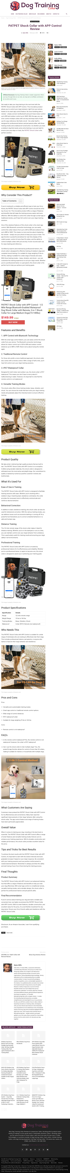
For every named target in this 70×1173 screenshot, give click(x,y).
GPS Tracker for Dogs (62, 222)
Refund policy (54, 1159)
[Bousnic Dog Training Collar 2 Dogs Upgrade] (51, 137)
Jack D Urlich (58, 52)
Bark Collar (32, 14)
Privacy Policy (26, 1163)
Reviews (60, 1163)
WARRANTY (46, 1159)
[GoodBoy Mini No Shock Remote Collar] (51, 130)
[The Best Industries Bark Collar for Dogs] (51, 168)
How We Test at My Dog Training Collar (11, 1159)
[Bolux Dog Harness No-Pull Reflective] (51, 108)
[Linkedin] (30, 1149)
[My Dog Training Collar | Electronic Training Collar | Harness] (35, 6)
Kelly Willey (58, 58)
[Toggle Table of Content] (19, 201)
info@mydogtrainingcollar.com (38, 1145)
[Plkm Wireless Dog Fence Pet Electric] (23, 1035)
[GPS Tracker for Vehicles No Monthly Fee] (51, 216)
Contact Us (56, 14)
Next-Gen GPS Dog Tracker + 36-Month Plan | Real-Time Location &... (63, 310)
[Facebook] (22, 1149)
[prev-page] (2, 1109)
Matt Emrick (58, 65)
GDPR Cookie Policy (28, 1161)
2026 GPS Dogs (60, 284)
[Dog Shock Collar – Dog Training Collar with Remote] (51, 175)
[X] (43, 1149)
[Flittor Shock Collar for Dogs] (51, 115)
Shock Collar (9, 932)
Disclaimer (25, 1159)
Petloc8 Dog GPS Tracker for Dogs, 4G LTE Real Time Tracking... (62, 293)
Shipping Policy (5, 1161)
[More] (50, 37)
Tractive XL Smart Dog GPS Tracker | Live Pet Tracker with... (62, 319)
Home (12, 14)
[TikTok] (39, 1149)
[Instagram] (26, 1149)
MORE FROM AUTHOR (25, 1027)
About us (48, 14)
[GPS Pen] (51, 248)
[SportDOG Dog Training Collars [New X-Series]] (51, 191)
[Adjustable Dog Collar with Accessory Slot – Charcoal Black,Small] (51, 231)
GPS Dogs (59, 326)
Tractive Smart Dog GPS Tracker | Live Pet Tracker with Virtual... (62, 302)
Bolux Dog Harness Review (37, 955)
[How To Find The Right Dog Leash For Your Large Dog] (51, 152)
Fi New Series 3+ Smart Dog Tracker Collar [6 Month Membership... (62, 239)
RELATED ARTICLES (8, 1027)
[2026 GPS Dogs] (51, 286)
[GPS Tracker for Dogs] (51, 223)
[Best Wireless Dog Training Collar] (51, 160)
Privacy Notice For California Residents (45, 1161)
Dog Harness (41, 14)
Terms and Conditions (16, 1161)
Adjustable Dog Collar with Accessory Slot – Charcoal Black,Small (62, 231)
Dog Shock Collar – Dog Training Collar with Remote (62, 175)
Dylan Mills (25, 32)
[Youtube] (47, 1149)
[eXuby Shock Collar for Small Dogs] (51, 145)
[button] (66, 14)
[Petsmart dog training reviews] (51, 90)
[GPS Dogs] (51, 327)
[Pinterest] (35, 1149)
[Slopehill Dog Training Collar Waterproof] (51, 83)
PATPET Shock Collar (31, 130)
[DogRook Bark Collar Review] (51, 184)
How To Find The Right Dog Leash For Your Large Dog (62, 152)
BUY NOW (13, 322)
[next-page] (5, 1109)
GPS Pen (59, 246)
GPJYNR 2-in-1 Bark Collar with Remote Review (10, 955)
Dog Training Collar (21, 14)
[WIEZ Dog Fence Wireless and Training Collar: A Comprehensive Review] (51, 98)
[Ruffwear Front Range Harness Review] (51, 123)
